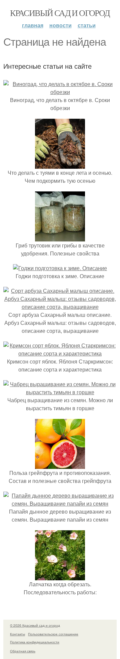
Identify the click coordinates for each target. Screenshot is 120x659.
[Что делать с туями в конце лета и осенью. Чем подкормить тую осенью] (60, 164)
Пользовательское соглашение (53, 634)
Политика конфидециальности (34, 642)
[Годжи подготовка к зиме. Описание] (60, 268)
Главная (32, 25)
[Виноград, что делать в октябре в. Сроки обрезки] (60, 92)
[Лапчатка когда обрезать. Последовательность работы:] (60, 576)
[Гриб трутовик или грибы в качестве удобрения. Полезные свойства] (60, 237)
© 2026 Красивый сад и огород (35, 625)
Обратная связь (22, 651)
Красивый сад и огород (60, 12)
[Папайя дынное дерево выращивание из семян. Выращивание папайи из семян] (60, 503)
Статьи (87, 25)
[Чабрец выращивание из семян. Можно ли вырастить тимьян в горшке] (60, 392)
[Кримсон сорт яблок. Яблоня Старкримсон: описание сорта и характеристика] (60, 353)
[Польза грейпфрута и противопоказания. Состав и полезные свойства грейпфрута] (60, 465)
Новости (60, 25)
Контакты (17, 634)
